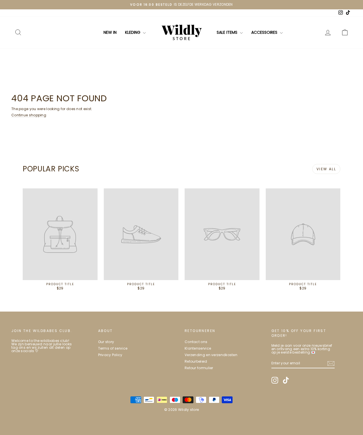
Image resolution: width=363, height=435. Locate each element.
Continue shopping (28, 115)
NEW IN (110, 32)
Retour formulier (199, 367)
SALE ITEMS (228, 32)
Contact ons (196, 341)
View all (326, 169)
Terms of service (113, 348)
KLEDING (133, 32)
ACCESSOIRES (264, 32)
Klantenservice (198, 348)
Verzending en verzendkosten (211, 354)
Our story (106, 341)
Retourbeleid (196, 361)
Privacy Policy (110, 354)
